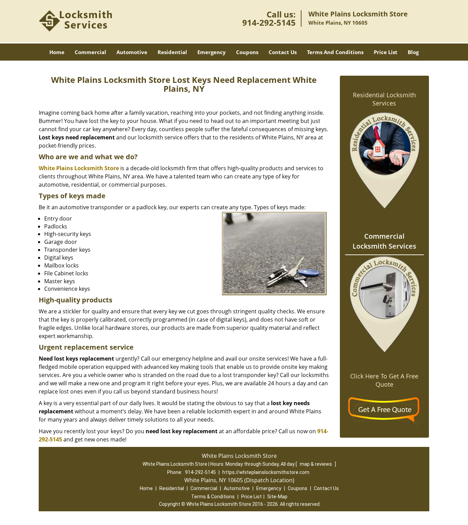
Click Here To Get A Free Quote (384, 380)
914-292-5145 (269, 22)
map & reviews (316, 464)
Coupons (247, 52)
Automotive (131, 52)
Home (56, 52)
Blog (413, 52)
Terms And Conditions (335, 52)
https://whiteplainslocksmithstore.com (265, 472)
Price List (385, 52)
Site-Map (277, 496)
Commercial (90, 52)
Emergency (211, 52)
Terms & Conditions (213, 496)
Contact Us (283, 52)
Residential (172, 52)
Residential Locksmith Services (384, 99)
